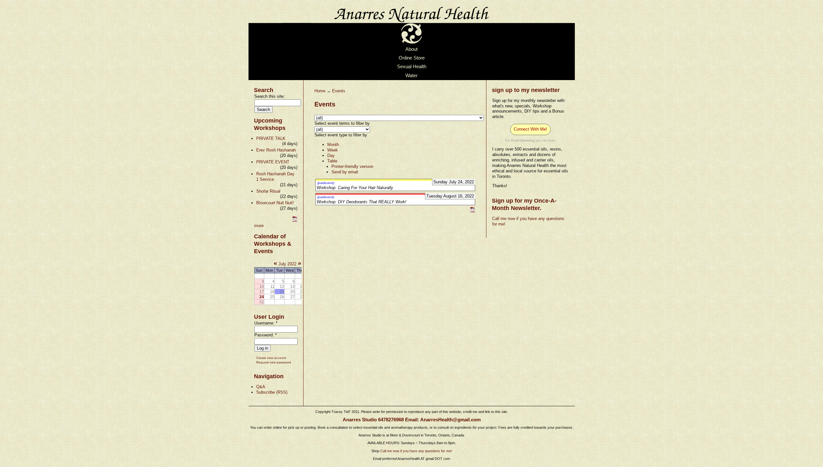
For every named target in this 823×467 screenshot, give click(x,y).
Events (338, 90)
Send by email (344, 171)
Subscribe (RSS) (271, 392)
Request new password (273, 362)
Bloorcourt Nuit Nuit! (275, 202)
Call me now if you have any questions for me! (416, 451)
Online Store (412, 57)
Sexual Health (411, 66)
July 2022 (287, 263)
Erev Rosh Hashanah (276, 150)
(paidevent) (325, 183)
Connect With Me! (530, 129)
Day (331, 155)
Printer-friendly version (352, 166)
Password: (265, 335)
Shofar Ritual (268, 191)
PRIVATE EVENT (272, 162)
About (411, 49)
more (259, 225)
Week (332, 150)
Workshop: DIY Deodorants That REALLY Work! (361, 201)
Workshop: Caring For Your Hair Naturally (355, 187)
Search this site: (269, 96)
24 (261, 297)
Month (333, 144)
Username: (265, 323)
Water (411, 75)
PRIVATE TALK (270, 138)
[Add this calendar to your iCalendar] (294, 220)
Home (319, 90)
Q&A (260, 386)
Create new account (271, 358)
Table (332, 161)
